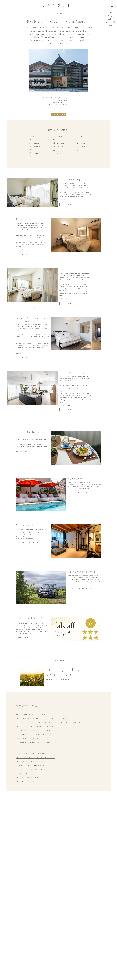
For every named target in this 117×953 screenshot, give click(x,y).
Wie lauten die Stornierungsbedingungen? (33, 730)
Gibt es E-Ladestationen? (26, 781)
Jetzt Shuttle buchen (81, 588)
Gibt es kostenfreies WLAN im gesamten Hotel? (35, 757)
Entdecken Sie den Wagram (58, 679)
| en (111, 12)
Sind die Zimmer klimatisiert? (28, 773)
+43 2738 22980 (52, 104)
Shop (111, 26)
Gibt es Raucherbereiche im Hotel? (30, 761)
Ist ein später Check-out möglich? (30, 715)
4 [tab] (34, 414)
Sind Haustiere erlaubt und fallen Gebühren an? (36, 742)
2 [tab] (34, 209)
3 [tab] (32, 414)
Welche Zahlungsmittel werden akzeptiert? (34, 734)
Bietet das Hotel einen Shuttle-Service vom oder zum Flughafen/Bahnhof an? (48, 722)
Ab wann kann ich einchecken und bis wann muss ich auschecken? (43, 711)
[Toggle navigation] (112, 5)
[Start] (58, 6)
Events (110, 16)
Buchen (110, 19)
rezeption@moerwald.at (64, 104)
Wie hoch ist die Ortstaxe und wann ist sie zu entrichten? (40, 746)
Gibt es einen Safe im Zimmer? (28, 777)
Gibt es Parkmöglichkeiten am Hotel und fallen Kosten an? (41, 718)
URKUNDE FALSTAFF (24, 637)
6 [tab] (39, 414)
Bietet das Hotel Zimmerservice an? (31, 769)
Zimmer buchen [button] (58, 114)
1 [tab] (32, 209)
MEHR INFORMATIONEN (78, 492)
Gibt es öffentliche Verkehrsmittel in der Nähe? (36, 726)
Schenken (109, 22)
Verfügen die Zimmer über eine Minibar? (32, 765)
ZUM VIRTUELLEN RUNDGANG (28, 542)
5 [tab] (37, 414)
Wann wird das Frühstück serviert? (31, 750)
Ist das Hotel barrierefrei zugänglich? (32, 738)
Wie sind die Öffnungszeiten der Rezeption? (34, 754)
